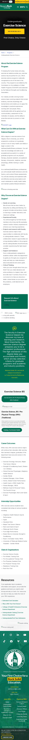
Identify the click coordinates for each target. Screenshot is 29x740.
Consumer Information (21, 727)
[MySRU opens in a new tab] (22, 7)
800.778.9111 (15, 694)
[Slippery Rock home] (6, 7)
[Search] (26, 7)
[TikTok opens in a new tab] (4, 641)
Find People (21, 711)
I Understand (7, 737)
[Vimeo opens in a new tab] (18, 641)
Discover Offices (22, 709)
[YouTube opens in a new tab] (25, 635)
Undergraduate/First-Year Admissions (13, 618)
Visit (16, 1)
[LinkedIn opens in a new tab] (18, 635)
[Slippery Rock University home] (14, 659)
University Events (21, 714)
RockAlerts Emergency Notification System (7, 710)
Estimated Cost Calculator (10, 600)
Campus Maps (21, 706)
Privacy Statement (6, 734)
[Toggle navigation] (18, 6)
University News (22, 716)
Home (3, 52)
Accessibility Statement (8, 727)
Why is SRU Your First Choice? (11, 604)
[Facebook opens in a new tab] (4, 635)
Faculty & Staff (7, 717)
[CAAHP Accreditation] (6, 125)
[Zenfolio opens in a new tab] (11, 641)
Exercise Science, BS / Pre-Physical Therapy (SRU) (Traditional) (14, 399)
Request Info (21, 1)
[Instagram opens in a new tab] (11, 635)
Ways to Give (7, 715)
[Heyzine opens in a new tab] (25, 641)
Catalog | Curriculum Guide (12, 430)
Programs (9, 52)
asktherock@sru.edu (14, 689)
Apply (27, 1)
